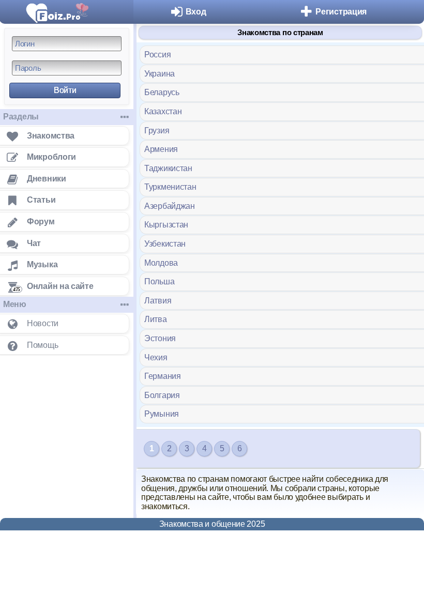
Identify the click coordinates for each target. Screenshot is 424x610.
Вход (196, 11)
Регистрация (341, 11)
